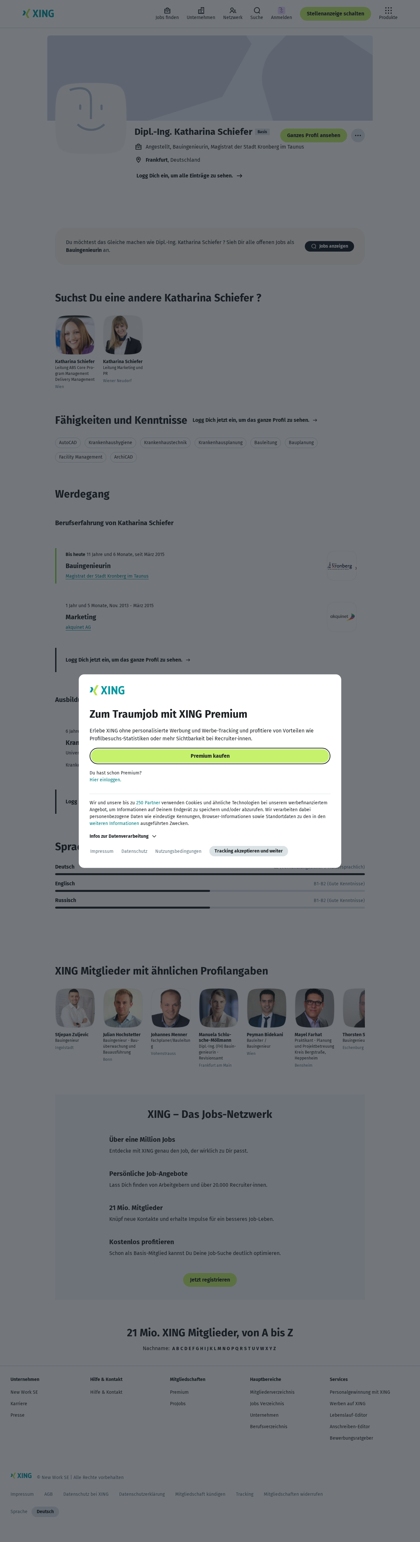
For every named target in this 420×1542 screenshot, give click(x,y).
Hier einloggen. (105, 780)
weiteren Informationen (114, 823)
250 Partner (148, 803)
